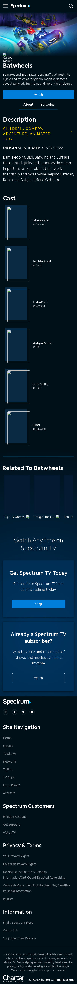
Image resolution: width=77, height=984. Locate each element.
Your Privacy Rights (16, 856)
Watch (38, 94)
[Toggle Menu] (5, 6)
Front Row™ (11, 785)
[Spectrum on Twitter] (23, 712)
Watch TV (9, 832)
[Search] (71, 6)
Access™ (9, 793)
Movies (8, 746)
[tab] (28, 105)
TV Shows (9, 753)
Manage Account (14, 816)
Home (7, 738)
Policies (8, 899)
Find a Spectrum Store (18, 922)
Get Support (11, 824)
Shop (38, 604)
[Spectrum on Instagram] (5, 712)
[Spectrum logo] (20, 6)
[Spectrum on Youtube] (32, 712)
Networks (9, 761)
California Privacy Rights (19, 864)
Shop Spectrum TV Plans (19, 938)
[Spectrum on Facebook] (14, 712)
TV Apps (8, 777)
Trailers (8, 769)
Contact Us (10, 930)
